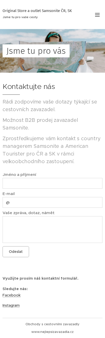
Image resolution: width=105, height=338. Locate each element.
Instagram (11, 305)
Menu (97, 14)
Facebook (12, 295)
